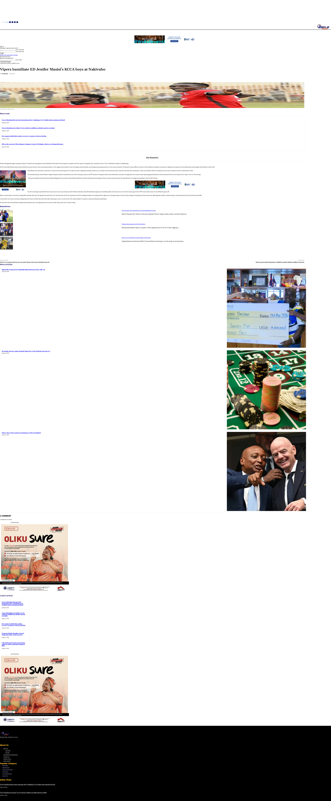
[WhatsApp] (295, 77)
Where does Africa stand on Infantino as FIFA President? (21, 433)
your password (20, 51)
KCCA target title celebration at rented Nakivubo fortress (139, 210)
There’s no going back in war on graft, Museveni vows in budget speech (24, 262)
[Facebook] (10, 22)
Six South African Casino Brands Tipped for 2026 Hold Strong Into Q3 (26, 351)
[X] (17, 22)
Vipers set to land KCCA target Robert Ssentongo (136, 237)
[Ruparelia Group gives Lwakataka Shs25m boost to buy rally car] (266, 308)
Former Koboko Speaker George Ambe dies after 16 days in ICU (13, 634)
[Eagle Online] (323, 26)
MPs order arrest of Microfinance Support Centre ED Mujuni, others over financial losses (32, 144)
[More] (301, 78)
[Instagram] (12, 22)
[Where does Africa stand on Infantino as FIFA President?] (266, 471)
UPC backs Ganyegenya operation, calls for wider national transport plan (13, 644)
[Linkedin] (15, 22)
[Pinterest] (289, 77)
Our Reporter (5, 73)
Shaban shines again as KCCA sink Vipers (133, 224)
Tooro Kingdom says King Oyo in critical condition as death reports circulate (28, 128)
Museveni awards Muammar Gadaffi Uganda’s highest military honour (280, 262)
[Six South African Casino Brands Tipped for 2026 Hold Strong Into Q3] (266, 389)
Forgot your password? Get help (9, 55)
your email (19, 59)
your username (20, 49)
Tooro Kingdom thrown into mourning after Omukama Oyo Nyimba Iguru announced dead (33, 120)
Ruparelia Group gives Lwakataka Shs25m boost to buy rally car (23, 269)
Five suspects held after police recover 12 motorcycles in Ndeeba (24, 136)
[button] (82, 32)
